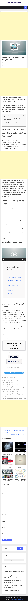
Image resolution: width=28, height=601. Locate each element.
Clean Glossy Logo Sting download (10, 384)
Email (4, 521)
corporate (4, 387)
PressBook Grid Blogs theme (16, 599)
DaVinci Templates (13, 285)
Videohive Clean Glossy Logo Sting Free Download (14, 398)
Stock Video (11, 290)
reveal (14, 389)
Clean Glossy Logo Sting (14, 380)
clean (6, 380)
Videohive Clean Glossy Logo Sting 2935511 (12, 393)
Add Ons (10, 293)
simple (18, 389)
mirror (5, 389)
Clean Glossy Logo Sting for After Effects (11, 386)
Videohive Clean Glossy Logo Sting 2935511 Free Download (13, 395)
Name (4, 514)
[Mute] (22, 260)
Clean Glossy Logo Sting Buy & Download (15, 124)
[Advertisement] (14, 26)
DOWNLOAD (15, 361)
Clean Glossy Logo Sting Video (14, 122)
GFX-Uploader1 (18, 63)
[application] (14, 254)
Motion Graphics (12, 288)
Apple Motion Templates (14, 283)
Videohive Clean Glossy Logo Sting (10, 391)
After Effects (12, 377)
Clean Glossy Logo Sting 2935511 (9, 382)
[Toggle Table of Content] (23, 116)
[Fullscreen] (24, 260)
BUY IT (15, 357)
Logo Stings (6, 377)
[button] (14, 254)
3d (4, 380)
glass (15, 387)
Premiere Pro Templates (14, 280)
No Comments (7, 65)
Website (4, 527)
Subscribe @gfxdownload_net (15, 373)
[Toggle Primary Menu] (25, 7)
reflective (10, 389)
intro (22, 387)
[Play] (3, 260)
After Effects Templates (14, 277)
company (23, 386)
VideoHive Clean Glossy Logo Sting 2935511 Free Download (14, 118)
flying (12, 387)
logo (3, 389)
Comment (5, 493)
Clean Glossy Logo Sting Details (12, 121)
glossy (18, 387)
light (24, 387)
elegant (9, 387)
